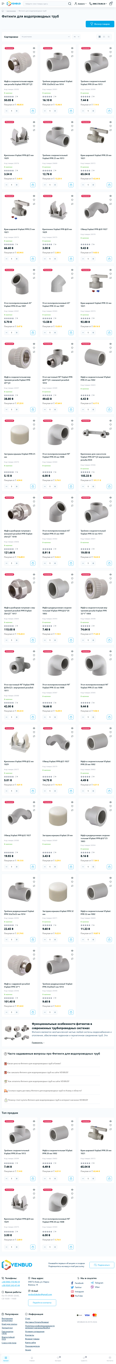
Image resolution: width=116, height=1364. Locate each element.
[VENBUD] (19, 1265)
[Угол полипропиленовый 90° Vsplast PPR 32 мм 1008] (58, 665)
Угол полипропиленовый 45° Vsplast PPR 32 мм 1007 (56, 304)
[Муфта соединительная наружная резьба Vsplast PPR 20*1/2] (19, 62)
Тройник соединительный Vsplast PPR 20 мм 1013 (93, 82)
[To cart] (32, 110)
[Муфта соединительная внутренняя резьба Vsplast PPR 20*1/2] (19, 357)
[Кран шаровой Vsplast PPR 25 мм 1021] (19, 210)
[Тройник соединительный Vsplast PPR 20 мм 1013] (96, 62)
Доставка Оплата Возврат (37, 1322)
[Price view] (108, 36)
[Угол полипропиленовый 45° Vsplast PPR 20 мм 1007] (19, 284)
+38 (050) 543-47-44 (11, 1285)
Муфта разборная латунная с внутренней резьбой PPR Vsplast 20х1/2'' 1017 (19, 611)
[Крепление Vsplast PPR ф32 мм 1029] (19, 742)
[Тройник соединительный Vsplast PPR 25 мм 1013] (58, 136)
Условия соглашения (34, 1331)
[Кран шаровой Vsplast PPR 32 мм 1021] (96, 284)
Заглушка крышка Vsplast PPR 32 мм (58, 912)
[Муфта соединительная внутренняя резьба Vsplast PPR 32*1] (96, 588)
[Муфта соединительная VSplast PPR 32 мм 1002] (96, 891)
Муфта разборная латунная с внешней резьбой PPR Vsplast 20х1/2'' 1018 (18, 534)
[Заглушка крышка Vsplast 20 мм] (58, 816)
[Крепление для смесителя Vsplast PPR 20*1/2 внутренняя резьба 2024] (96, 434)
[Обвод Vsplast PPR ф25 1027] (58, 742)
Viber (97, 1287)
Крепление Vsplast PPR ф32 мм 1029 (19, 763)
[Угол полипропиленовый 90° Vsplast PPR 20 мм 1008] (58, 434)
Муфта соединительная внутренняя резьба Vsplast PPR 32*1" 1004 (94, 611)
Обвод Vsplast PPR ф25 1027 (55, 761)
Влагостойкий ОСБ (8, 1338)
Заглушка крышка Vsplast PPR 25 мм (19, 455)
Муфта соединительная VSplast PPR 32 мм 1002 (96, 912)
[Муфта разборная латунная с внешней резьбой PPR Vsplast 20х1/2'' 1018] (19, 511)
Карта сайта (30, 1342)
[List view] (104, 36)
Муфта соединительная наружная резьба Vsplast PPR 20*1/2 (19, 82)
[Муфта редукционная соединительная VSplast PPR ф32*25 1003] (96, 816)
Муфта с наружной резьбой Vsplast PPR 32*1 (17, 985)
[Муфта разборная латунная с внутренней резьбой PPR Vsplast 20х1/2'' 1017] (19, 588)
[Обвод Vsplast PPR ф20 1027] (96, 210)
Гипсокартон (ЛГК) (7, 1332)
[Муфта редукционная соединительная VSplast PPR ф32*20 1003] (58, 588)
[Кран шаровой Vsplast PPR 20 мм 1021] (96, 136)
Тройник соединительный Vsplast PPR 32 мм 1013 (93, 532)
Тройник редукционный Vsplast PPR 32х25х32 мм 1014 (19, 912)
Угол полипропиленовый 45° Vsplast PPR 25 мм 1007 (56, 532)
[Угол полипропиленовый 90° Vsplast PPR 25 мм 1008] (96, 665)
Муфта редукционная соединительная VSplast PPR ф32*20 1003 (57, 611)
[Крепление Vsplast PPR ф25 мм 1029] (19, 136)
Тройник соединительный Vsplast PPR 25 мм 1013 (55, 156)
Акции (28, 1350)
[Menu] (3, 4)
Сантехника (11, 11)
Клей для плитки (9, 1324)
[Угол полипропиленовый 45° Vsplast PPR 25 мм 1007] (58, 511)
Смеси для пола (9, 1343)
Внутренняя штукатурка (7, 1319)
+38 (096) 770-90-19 (11, 1282)
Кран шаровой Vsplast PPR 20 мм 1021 (96, 156)
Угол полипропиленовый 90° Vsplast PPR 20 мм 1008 (56, 455)
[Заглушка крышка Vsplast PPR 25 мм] (19, 434)
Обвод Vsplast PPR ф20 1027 (94, 229)
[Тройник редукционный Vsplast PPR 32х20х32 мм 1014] (58, 62)
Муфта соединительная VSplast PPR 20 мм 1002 (96, 763)
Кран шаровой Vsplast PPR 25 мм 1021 (19, 230)
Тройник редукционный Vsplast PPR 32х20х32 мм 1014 (57, 82)
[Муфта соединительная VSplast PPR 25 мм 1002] (96, 357)
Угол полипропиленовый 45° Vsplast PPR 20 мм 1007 (18, 304)
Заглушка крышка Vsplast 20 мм (57, 835)
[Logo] (14, 3)
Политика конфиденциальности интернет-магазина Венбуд (40, 1327)
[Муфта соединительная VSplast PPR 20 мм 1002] (96, 742)
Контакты (29, 1335)
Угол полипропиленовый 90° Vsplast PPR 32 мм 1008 (56, 686)
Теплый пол (7, 1328)
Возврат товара (32, 1339)
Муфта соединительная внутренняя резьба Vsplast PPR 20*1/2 (17, 380)
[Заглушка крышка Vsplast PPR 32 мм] (58, 891)
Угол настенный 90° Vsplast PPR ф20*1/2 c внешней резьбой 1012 (57, 380)
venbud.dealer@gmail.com (40, 1294)
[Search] (69, 3)
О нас (27, 1318)
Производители (32, 1346)
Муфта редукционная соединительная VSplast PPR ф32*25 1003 (95, 838)
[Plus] (16, 111)
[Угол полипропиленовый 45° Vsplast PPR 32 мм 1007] (58, 284)
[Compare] (34, 56)
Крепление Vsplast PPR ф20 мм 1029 (57, 230)
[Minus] (6, 111)
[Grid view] (99, 36)
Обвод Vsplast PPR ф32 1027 (17, 835)
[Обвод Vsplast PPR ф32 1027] (19, 816)
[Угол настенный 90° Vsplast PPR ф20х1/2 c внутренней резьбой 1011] (19, 665)
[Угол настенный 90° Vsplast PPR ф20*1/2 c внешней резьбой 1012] (58, 357)
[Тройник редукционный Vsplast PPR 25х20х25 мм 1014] (58, 964)
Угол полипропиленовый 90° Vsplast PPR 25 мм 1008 (94, 686)
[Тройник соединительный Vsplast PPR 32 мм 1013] (96, 511)
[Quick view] (34, 48)
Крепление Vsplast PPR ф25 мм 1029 (19, 156)
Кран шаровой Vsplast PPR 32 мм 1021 (96, 304)
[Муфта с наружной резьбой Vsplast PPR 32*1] (19, 964)
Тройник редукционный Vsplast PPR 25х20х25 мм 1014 (57, 985)
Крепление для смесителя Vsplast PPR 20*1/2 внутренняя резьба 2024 (95, 457)
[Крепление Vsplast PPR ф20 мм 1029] (58, 210)
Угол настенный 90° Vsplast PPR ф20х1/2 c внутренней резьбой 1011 (19, 687)
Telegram (99, 1283)
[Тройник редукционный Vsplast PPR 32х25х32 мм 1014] (19, 891)
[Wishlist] (34, 52)
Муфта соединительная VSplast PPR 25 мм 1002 (96, 378)
